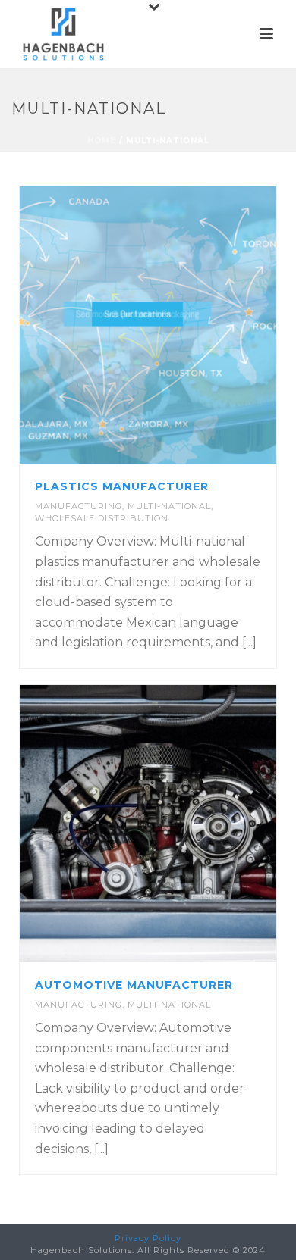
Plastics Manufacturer (122, 486)
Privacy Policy (148, 1238)
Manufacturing (78, 506)
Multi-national (169, 506)
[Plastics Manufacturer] (179, 325)
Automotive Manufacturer (134, 985)
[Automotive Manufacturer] (179, 823)
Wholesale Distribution (101, 518)
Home (101, 140)
